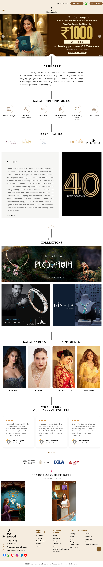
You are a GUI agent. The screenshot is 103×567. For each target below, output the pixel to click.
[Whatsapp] (8, 555)
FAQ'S (38, 546)
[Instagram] (17, 555)
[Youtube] (12, 555)
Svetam (56, 546)
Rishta (55, 535)
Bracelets (88, 539)
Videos (38, 544)
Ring (71, 539)
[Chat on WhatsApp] (86, 3)
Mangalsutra (74, 547)
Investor (39, 538)
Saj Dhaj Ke (57, 544)
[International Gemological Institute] (29, 462)
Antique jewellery (91, 545)
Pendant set (74, 545)
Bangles (73, 542)
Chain (87, 534)
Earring (72, 534)
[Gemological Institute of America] (44, 462)
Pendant (88, 542)
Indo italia (56, 538)
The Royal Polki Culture (61, 549)
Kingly (55, 541)
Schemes (39, 535)
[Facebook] (4, 555)
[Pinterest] (25, 555)
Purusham (56, 552)
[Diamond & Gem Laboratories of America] (59, 462)
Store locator (41, 541)
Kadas (72, 536)
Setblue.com (73, 564)
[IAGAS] (74, 462)
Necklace (88, 536)
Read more (11, 215)
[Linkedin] (21, 555)
